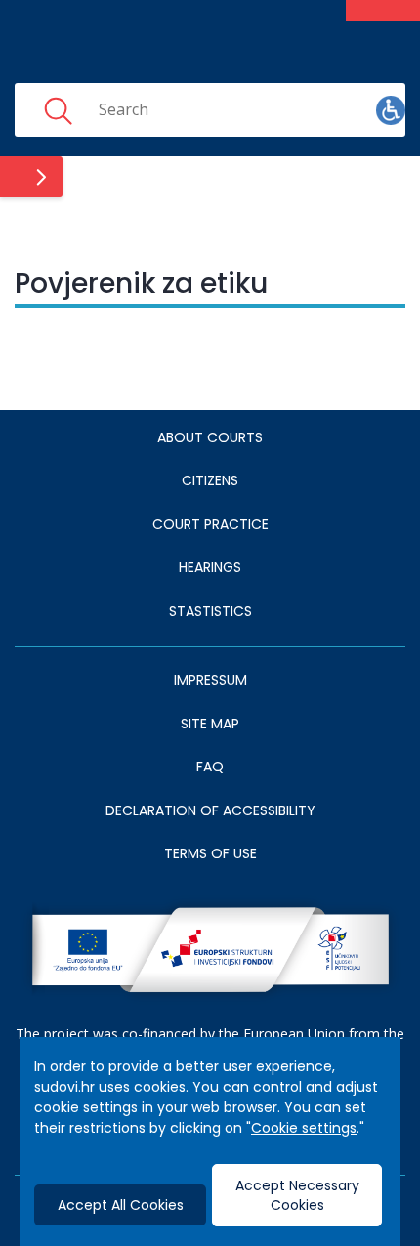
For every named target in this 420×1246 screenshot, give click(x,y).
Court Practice (210, 524)
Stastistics (210, 611)
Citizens (210, 480)
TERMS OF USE (210, 853)
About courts (210, 437)
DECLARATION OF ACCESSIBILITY (210, 810)
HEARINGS (210, 567)
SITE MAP (210, 723)
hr (329, 110)
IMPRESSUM (210, 679)
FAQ (210, 766)
